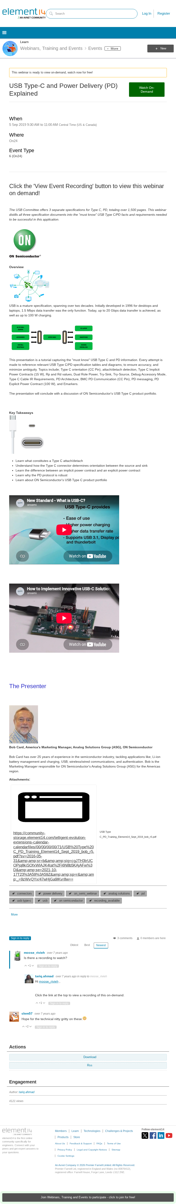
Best (87, 945)
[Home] (24, 13)
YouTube (169, 1135)
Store (76, 1137)
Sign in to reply (20, 938)
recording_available (107, 900)
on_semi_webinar (85, 893)
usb (45, 900)
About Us (60, 1143)
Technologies (92, 1131)
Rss (89, 1065)
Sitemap (116, 1149)
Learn (24, 42)
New (163, 48)
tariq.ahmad (45, 976)
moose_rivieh (35, 952)
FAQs (99, 1143)
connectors (24, 893)
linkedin (161, 1135)
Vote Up (26, 966)
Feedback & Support (81, 1143)
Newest (101, 945)
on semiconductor (71, 900)
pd (143, 893)
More (114, 48)
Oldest (74, 945)
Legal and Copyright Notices (92, 1149)
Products (63, 1137)
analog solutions (119, 893)
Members (61, 1131)
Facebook (153, 1135)
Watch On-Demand (146, 89)
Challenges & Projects (119, 1131)
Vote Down (33, 966)
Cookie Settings (66, 1156)
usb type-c (24, 900)
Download (89, 1057)
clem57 (27, 1013)
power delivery (52, 893)
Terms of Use (114, 1143)
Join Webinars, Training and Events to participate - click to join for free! (88, 1197)
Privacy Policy (65, 1149)
